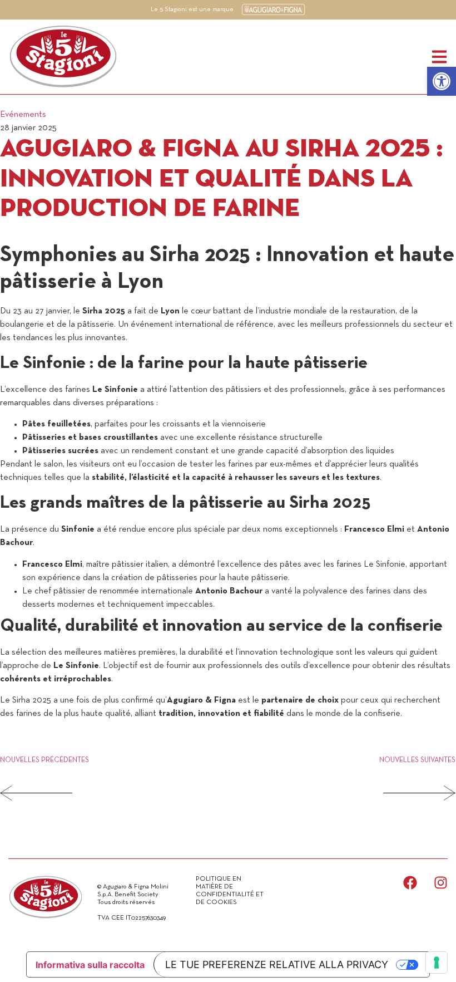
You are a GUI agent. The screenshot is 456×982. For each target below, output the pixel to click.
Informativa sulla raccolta (90, 964)
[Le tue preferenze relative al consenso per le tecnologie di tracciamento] (436, 962)
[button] (441, 81)
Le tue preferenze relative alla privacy (276, 964)
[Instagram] (441, 883)
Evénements (23, 115)
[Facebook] (410, 883)
